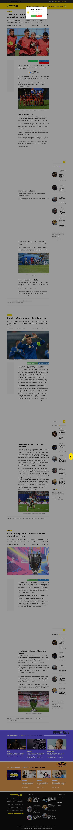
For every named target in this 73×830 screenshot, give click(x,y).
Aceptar (33, 15)
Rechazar (39, 15)
